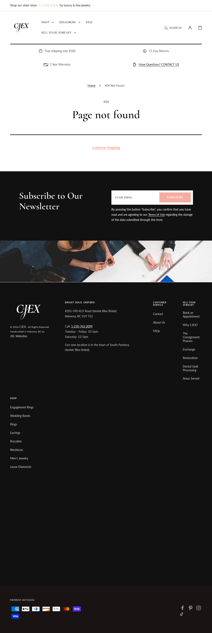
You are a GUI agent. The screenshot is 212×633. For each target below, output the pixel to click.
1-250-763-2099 (82, 326)
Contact (158, 314)
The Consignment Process (191, 337)
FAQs (156, 331)
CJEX (22, 327)
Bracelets (16, 441)
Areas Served (191, 378)
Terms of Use (156, 214)
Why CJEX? (190, 325)
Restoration (190, 358)
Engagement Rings (22, 407)
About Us (159, 322)
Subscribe (175, 197)
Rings (13, 424)
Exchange (189, 349)
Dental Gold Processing (190, 368)
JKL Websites (18, 336)
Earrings (15, 433)
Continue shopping (106, 147)
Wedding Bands (20, 416)
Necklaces (16, 450)
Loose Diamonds (20, 467)
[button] (173, 28)
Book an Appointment (191, 314)
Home (91, 85)
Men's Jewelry (19, 458)
